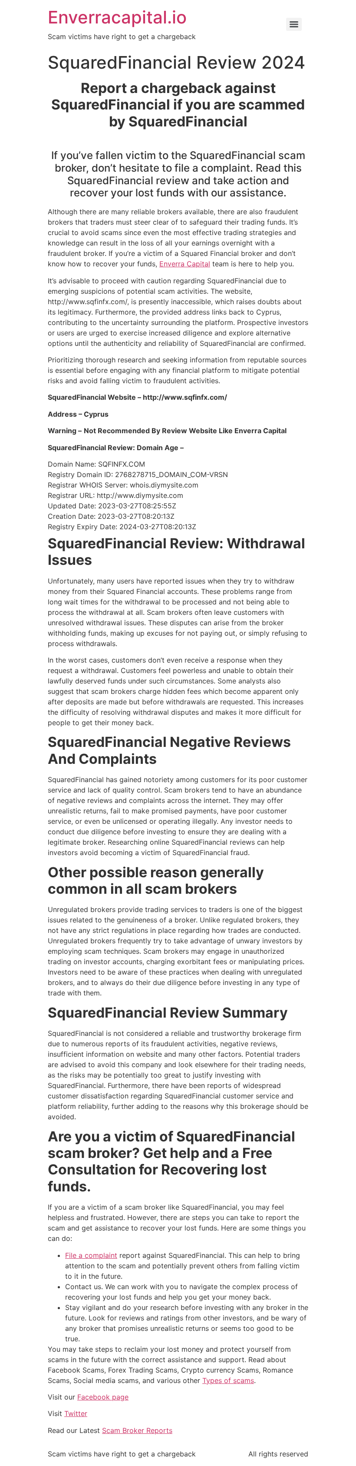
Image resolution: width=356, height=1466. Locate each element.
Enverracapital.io (117, 17)
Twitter (75, 1413)
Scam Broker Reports (137, 1430)
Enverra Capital (184, 263)
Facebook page (103, 1397)
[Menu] (294, 24)
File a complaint (91, 1255)
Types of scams (228, 1380)
